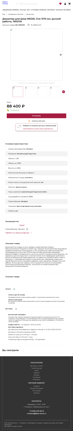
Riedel (22, 225)
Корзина (36, 393)
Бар (28, 10)
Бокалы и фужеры (63, 10)
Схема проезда (36, 368)
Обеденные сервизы (10, 10)
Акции (36, 370)
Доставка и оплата (36, 366)
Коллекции (36, 377)
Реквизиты (36, 379)
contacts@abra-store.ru (36, 413)
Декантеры (30, 14)
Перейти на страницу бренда (17, 233)
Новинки (36, 372)
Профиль (36, 386)
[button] (12, 55)
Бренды (36, 375)
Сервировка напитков (16, 14)
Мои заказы (36, 390)
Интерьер (51, 10)
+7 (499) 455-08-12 (36, 411)
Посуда (23, 10)
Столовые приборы (38, 10)
